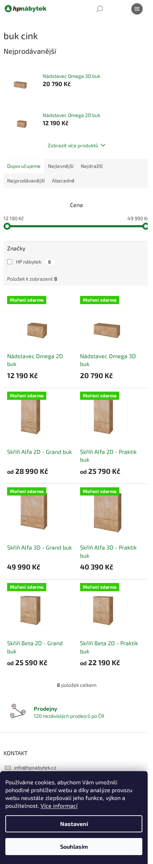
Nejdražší (91, 166)
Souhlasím (74, 846)
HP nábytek (33, 262)
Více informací (59, 805)
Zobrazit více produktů (73, 145)
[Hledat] (100, 9)
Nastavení (74, 823)
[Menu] (137, 9)
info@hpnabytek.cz (35, 767)
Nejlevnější (60, 166)
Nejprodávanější (25, 180)
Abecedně (63, 180)
